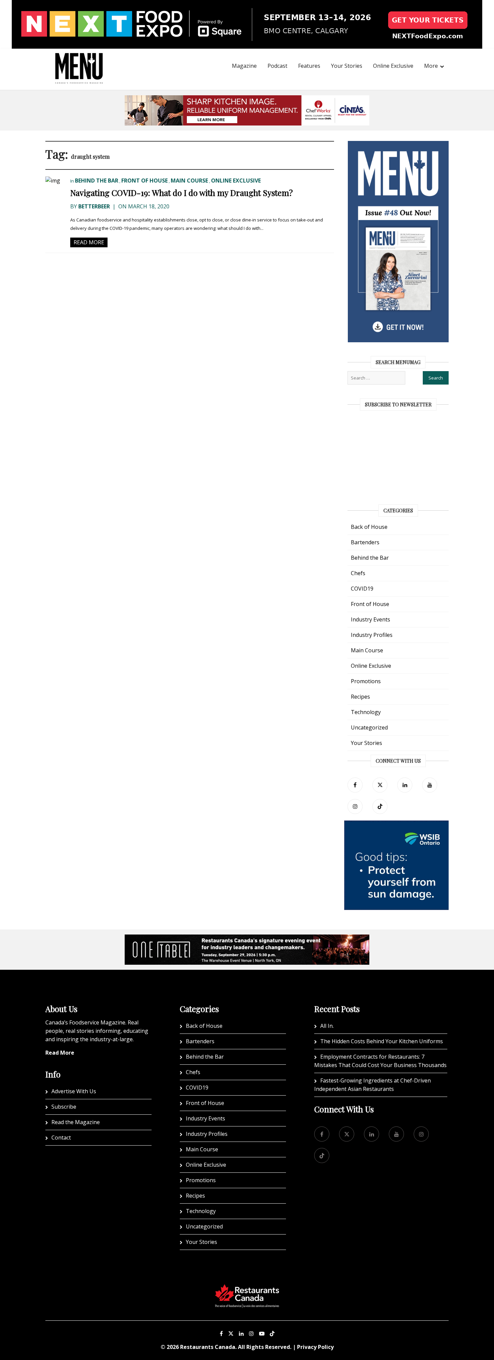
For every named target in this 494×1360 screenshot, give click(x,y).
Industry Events (370, 619)
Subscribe (63, 1106)
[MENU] (79, 59)
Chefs (358, 573)
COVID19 (362, 588)
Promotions (366, 681)
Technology (366, 712)
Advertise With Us (73, 1091)
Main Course (189, 180)
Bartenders (365, 542)
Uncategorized (369, 727)
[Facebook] (355, 785)
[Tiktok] (379, 806)
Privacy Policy (315, 1347)
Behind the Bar (96, 180)
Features (309, 65)
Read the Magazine (75, 1122)
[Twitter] (379, 785)
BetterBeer (94, 206)
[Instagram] (251, 1333)
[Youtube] (261, 1333)
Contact (61, 1137)
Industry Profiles (372, 635)
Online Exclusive (393, 65)
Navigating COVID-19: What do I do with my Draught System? (181, 192)
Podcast (277, 65)
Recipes (360, 696)
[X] (231, 1333)
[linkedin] (404, 785)
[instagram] (355, 806)
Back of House (369, 527)
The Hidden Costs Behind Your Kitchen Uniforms (381, 1041)
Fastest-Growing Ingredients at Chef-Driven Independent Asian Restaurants (372, 1085)
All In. (327, 1025)
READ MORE (89, 242)
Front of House (144, 180)
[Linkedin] (241, 1333)
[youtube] (429, 785)
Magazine (244, 65)
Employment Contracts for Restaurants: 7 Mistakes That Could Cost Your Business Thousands (380, 1061)
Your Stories (346, 65)
